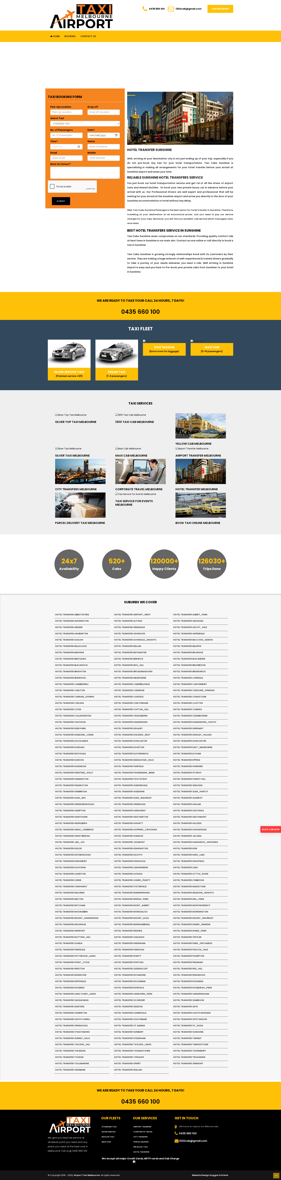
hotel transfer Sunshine (188, 1031)
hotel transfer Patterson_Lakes (75, 955)
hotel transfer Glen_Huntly (190, 791)
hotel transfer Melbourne (130, 677)
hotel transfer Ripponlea (70, 981)
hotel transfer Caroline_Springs (194, 690)
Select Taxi (57, 118)
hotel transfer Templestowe (190, 1044)
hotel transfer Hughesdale (190, 829)
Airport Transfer (142, 1126)
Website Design (200, 1175)
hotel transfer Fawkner (188, 766)
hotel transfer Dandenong (131, 722)
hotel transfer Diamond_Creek (74, 734)
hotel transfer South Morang (192, 1012)
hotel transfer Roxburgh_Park (192, 987)
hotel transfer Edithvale (70, 753)
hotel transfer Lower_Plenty (132, 880)
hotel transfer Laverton (70, 873)
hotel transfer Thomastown (132, 1050)
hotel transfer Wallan (128, 1069)
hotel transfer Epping (186, 760)
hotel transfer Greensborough (74, 804)
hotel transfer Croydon (70, 722)
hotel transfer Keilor (68, 848)
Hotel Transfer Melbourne (196, 489)
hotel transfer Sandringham (191, 993)
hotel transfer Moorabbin (71, 911)
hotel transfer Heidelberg (71, 823)
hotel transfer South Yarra (72, 1019)
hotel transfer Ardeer (69, 627)
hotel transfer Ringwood (189, 975)
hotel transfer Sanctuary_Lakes (75, 993)
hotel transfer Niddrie (128, 930)
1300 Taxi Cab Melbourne (134, 422)
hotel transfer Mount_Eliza (131, 918)
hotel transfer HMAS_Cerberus (74, 829)
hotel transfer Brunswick (189, 671)
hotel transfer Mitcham (70, 905)
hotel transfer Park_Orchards (192, 943)
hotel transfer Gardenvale (130, 785)
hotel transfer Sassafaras (72, 1000)
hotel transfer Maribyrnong (132, 892)
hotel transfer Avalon (69, 639)
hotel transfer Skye (185, 1006)
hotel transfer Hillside (187, 823)
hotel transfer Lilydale (128, 873)
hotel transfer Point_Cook (72, 962)
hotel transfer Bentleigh (70, 658)
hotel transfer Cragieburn (130, 715)
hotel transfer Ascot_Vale (190, 627)
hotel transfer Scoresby (129, 1000)
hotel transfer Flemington (71, 779)
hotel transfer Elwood (69, 760)
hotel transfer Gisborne (129, 791)
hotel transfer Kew (185, 848)
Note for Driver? (60, 164)
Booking (70, 36)
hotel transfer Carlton (70, 690)
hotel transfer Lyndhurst (71, 886)
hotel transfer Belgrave (188, 652)
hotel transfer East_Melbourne (192, 747)
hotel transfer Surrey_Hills (72, 1038)
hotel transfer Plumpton (188, 955)
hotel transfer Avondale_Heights (135, 639)
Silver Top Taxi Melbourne (75, 422)
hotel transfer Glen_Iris (70, 797)
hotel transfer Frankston (71, 785)
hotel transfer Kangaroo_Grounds (195, 842)
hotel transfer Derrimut (188, 728)
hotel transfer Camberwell (72, 684)
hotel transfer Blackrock (71, 665)
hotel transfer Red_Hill (187, 968)
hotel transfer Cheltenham (131, 703)
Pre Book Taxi (140, 1147)
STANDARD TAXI (109, 1126)
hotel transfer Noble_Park (190, 930)
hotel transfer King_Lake (189, 854)
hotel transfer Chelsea (69, 703)
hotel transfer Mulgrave (70, 924)
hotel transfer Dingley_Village (192, 734)
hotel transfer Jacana (187, 835)
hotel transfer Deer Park (70, 728)
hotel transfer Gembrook (71, 791)
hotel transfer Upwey (127, 1063)
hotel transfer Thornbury (189, 1050)
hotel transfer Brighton (70, 671)
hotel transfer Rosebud (70, 987)
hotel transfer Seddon (128, 1006)
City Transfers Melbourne (76, 489)
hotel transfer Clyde (68, 709)
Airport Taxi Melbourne (87, 1175)
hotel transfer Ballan (127, 646)
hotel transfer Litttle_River (190, 873)
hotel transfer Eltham (187, 753)
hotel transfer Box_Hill (129, 665)
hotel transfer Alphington (72, 620)
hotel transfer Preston (70, 968)
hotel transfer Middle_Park (131, 899)
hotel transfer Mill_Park (188, 899)
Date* (91, 130)
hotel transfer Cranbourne (190, 715)
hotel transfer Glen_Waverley (133, 797)
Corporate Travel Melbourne (139, 489)
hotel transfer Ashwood (129, 633)
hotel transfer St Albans (129, 1025)
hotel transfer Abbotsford (72, 614)
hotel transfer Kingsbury (71, 861)
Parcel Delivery (141, 1141)
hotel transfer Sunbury (128, 1031)
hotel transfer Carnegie (129, 690)
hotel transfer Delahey (128, 728)
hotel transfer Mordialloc (131, 911)
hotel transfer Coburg (187, 709)
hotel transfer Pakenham (129, 943)
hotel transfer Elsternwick (131, 753)
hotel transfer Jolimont (129, 842)
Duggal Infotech (219, 1175)
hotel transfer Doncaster (130, 740)
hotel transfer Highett (128, 823)
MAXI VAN (106, 1141)
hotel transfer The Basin (70, 1050)
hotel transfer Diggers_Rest (132, 734)
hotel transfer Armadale (129, 627)
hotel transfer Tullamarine (72, 1063)
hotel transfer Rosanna (188, 981)
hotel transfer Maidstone (189, 886)
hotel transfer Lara (185, 867)
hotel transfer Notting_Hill (73, 937)
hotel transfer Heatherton (131, 816)
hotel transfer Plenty (127, 955)
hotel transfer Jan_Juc (70, 842)
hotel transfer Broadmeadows (133, 671)
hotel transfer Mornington (190, 911)
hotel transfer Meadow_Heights (193, 892)
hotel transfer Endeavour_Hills (134, 760)
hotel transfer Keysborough (73, 854)
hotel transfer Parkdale (70, 949)
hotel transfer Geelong (188, 785)
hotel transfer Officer (187, 937)
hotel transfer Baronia (69, 652)
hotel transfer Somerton (71, 1012)
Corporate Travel (142, 1131)
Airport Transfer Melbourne (198, 455)
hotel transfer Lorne (68, 880)
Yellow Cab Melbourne (193, 444)
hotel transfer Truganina (189, 1057)
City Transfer (140, 1136)
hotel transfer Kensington (131, 848)
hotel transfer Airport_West (132, 614)
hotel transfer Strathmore (72, 1031)
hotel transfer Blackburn (189, 658)
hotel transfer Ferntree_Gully (74, 772)
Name (91, 141)
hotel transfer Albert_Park (190, 614)
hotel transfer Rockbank (130, 981)
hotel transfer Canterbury (190, 684)
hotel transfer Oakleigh (129, 937)
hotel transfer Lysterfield (130, 886)
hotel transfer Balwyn (187, 646)
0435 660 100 (157, 8)
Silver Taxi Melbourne (72, 455)
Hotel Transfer (141, 1152)
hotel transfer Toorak (69, 1057)
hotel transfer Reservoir (70, 975)
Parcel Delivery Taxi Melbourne (80, 523)
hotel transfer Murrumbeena (132, 924)
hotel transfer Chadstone (189, 696)
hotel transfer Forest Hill (189, 779)
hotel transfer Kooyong (70, 867)
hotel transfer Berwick (128, 658)
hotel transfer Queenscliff (131, 968)
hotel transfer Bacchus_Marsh (193, 639)
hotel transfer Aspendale (189, 633)
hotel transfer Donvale (69, 747)
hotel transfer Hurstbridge (72, 835)
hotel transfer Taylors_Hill (72, 1044)
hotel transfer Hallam (187, 804)
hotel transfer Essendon (70, 766)
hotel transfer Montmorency (191, 905)
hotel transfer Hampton (70, 810)
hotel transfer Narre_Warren (191, 924)
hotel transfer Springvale (71, 1025)
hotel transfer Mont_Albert (132, 905)
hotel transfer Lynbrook (188, 880)
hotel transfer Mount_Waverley (193, 918)
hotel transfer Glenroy (187, 797)
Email (53, 152)
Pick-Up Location (60, 106)
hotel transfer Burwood (70, 677)
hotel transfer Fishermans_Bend (134, 772)
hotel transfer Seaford (69, 1006)
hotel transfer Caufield (129, 696)
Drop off (92, 106)
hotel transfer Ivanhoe (128, 835)
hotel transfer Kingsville (130, 861)
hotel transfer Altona (128, 620)
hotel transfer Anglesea (188, 620)
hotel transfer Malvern (69, 892)
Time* (54, 141)
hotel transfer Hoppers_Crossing (135, 829)
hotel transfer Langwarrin (131, 867)
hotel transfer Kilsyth (128, 854)
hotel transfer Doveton (129, 747)
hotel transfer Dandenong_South (194, 722)
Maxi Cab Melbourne (131, 455)
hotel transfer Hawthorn (71, 816)
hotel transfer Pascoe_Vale (190, 949)
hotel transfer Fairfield (129, 766)
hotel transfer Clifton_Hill (131, 709)
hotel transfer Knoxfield (188, 861)
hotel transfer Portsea (128, 962)
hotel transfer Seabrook (188, 1000)
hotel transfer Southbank (130, 1019)
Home (56, 36)
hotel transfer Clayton (188, 703)
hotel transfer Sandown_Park (133, 993)
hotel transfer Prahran (188, 962)
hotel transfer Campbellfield (132, 684)
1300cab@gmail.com (188, 8)
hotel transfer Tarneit (187, 1038)
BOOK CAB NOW (270, 829)
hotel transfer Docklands (71, 740)
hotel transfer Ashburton (71, 633)
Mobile (91, 152)
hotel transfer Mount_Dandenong (77, 918)
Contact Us (88, 36)
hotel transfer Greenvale (130, 804)
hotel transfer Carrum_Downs (74, 696)
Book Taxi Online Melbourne (197, 523)
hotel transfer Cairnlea (188, 677)
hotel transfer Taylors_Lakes (132, 1044)
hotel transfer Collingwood (73, 715)
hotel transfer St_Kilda (188, 1025)
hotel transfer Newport (70, 930)
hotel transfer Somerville (130, 1012)
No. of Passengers (61, 130)
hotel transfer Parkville (129, 949)
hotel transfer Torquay (129, 1057)
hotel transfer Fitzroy (187, 772)
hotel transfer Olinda (68, 943)
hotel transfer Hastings (188, 810)
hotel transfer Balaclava (71, 646)
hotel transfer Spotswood (190, 1019)
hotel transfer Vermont (188, 1063)
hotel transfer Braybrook (189, 665)
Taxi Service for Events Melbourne (134, 503)
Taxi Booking (220, 8)
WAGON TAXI (108, 1136)
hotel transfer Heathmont (190, 816)
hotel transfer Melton (69, 899)
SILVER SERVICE (108, 1131)
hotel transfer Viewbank (70, 1069)
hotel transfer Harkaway (130, 810)
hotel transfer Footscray (130, 779)
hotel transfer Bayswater (130, 652)
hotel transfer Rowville (129, 987)
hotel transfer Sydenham (130, 1038)
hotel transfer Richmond (130, 975)
